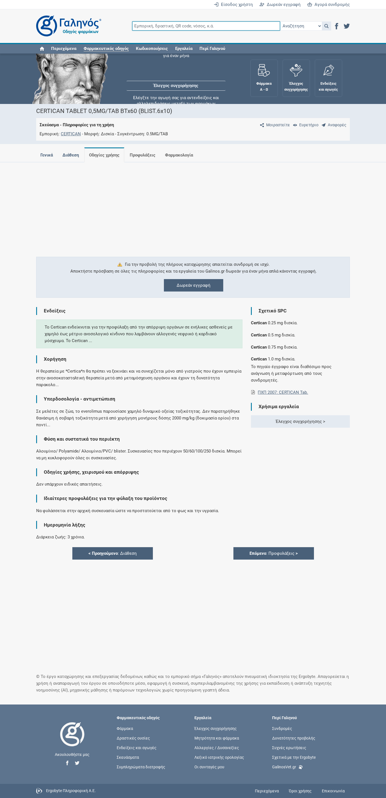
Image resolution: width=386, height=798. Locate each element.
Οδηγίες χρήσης (104, 155)
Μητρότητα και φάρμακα (216, 738)
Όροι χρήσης (300, 791)
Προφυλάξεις (142, 155)
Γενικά (46, 155)
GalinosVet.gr (284, 767)
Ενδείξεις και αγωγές (137, 747)
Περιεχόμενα (63, 48)
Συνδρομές (282, 728)
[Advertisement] (193, 206)
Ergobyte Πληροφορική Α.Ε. (71, 790)
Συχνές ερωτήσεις (289, 747)
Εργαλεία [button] (183, 48)
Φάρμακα (125, 728)
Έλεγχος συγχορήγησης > (300, 421)
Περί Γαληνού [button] (212, 48)
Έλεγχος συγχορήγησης (176, 70)
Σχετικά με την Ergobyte (294, 757)
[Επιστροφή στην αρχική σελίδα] (72, 740)
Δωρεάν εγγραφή (282, 4)
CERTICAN (71, 133)
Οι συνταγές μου (209, 767)
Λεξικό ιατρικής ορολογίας (219, 757)
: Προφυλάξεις (274, 553)
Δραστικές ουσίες (133, 738)
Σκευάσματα (128, 757)
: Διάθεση (112, 553)
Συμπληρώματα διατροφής (141, 767)
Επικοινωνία (333, 791)
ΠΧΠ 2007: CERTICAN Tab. (283, 392)
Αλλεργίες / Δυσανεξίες (216, 747)
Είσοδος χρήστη (236, 4)
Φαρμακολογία (179, 155)
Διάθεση (70, 155)
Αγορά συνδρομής (331, 4)
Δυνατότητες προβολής (293, 738)
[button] (326, 26)
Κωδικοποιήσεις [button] (152, 48)
